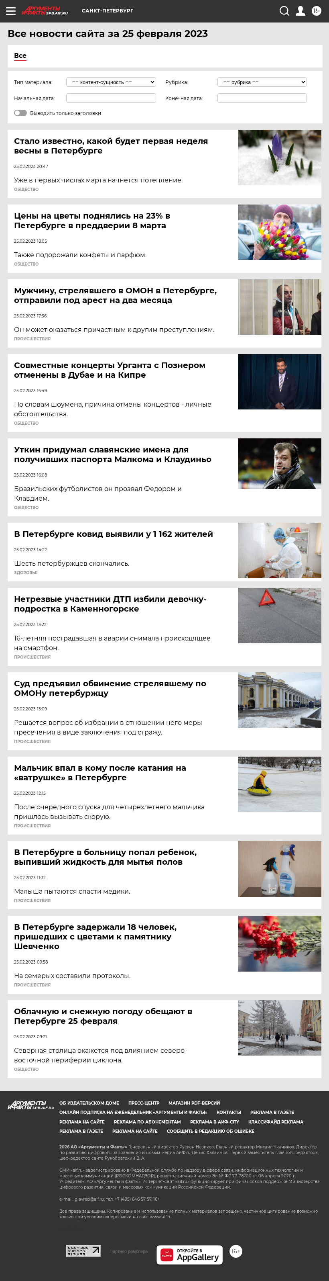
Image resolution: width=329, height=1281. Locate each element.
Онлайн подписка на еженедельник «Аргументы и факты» (133, 1112)
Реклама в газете (272, 1112)
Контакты (229, 1112)
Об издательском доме (89, 1103)
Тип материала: (33, 82)
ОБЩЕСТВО (26, 190)
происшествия (32, 339)
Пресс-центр (143, 1103)
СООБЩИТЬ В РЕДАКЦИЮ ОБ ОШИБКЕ (210, 1131)
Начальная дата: (34, 98)
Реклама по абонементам (147, 1122)
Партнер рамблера (129, 1251)
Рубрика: (176, 82)
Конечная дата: (184, 98)
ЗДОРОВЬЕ (26, 573)
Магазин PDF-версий (194, 1103)
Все (20, 55)
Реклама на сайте (82, 1122)
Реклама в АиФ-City (214, 1122)
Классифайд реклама (275, 1122)
